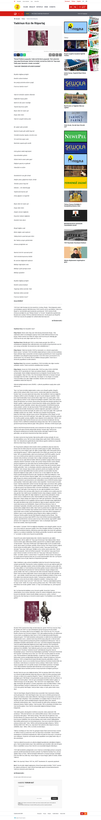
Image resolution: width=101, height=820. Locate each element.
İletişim (49, 813)
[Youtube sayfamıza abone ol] (82, 813)
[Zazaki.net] (17, 6)
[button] (53, 54)
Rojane (25, 7)
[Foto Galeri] (86, 1)
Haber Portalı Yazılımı (20, 817)
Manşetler (19, 1)
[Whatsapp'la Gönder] (24, 54)
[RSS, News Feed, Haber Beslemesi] (85, 813)
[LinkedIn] (21, 54)
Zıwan (46, 7)
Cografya (52, 7)
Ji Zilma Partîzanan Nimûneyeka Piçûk (40, 13)
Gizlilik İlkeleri (55, 813)
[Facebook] (15, 54)
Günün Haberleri (26, 1)
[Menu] (71, 7)
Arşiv (32, 1)
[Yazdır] (50, 54)
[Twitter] (18, 54)
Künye (44, 813)
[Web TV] (83, 1)
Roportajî (39, 7)
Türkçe (23, 18)
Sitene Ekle (36, 1)
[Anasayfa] (14, 1)
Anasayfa (17, 18)
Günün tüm (82, 13)
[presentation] (18, 14)
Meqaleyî (32, 7)
